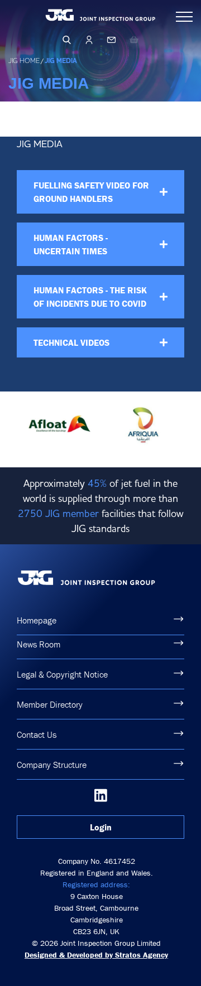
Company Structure (52, 764)
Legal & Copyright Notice (62, 674)
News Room (38, 644)
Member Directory (50, 704)
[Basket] (134, 39)
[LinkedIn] (100, 795)
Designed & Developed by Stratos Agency (96, 955)
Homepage (36, 620)
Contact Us (36, 734)
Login (101, 827)
